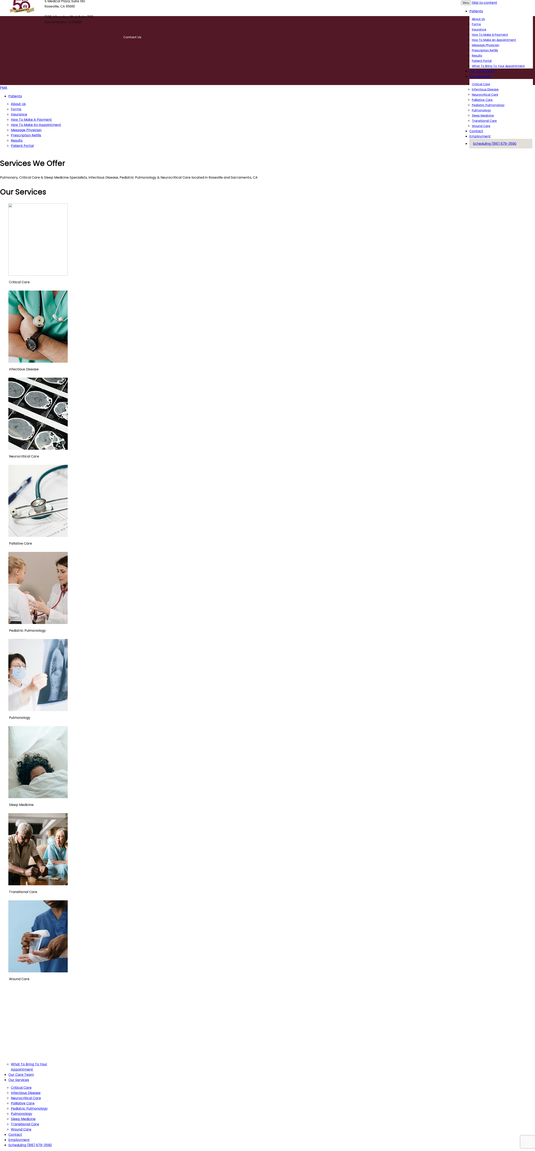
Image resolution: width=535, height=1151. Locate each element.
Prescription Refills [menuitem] (26, 135)
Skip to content (484, 2)
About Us (478, 19)
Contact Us (132, 37)
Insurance (479, 29)
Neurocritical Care (485, 95)
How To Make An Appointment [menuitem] (36, 124)
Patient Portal (482, 61)
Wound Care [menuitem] (21, 1129)
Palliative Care (482, 100)
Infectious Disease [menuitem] (26, 1092)
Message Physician (485, 45)
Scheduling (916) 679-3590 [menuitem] (30, 1145)
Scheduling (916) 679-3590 (494, 143)
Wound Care (481, 126)
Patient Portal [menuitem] (22, 145)
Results (477, 55)
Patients (476, 11)
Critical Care (481, 84)
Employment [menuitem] (19, 1139)
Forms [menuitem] (16, 109)
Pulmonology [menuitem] (21, 1113)
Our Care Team (482, 71)
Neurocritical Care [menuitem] (26, 1098)
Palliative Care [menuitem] (22, 1103)
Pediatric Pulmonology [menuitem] (29, 1108)
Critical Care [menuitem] (21, 1087)
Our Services (479, 76)
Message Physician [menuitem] (26, 130)
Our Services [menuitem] (18, 1079)
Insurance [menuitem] (19, 114)
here (382, 1005)
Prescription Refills (485, 50)
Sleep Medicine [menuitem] (23, 1119)
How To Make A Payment (490, 35)
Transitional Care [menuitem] (25, 1124)
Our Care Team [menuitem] (21, 1074)
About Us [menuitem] (18, 104)
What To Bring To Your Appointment (498, 66)
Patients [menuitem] (15, 96)
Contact (476, 131)
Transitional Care (484, 121)
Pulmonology (481, 110)
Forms (476, 24)
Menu (466, 2)
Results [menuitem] (17, 140)
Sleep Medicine (483, 115)
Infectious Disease (485, 89)
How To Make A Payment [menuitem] (31, 119)
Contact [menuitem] (15, 1134)
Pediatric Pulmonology (488, 105)
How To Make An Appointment (494, 40)
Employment (480, 136)
